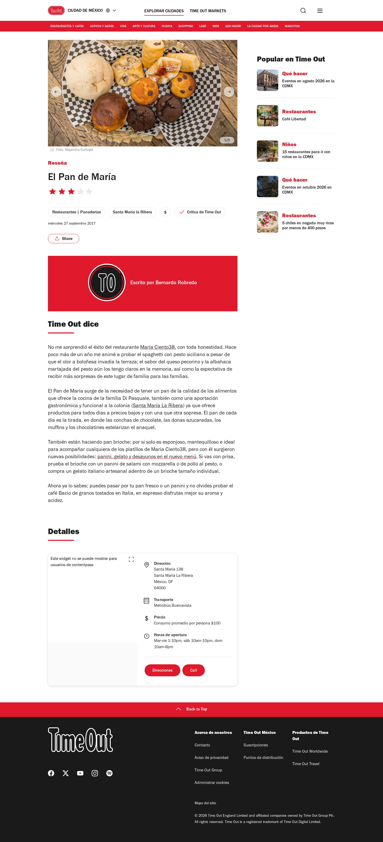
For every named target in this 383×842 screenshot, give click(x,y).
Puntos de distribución (263, 758)
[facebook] (51, 773)
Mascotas (292, 26)
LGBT (202, 26)
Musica (167, 26)
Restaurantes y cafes (67, 26)
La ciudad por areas (263, 26)
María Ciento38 (157, 348)
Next (229, 91)
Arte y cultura (144, 26)
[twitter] (66, 773)
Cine (123, 26)
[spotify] (109, 773)
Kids (216, 26)
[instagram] (95, 773)
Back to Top (196, 710)
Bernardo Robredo (176, 283)
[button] (131, 559)
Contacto (202, 746)
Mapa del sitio (205, 804)
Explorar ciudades (164, 11)
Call (193, 671)
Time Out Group (208, 771)
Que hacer (233, 26)
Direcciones (162, 671)
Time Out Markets (208, 11)
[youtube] (80, 773)
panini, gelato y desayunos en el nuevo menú (146, 457)
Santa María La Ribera (158, 406)
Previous (56, 91)
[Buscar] (303, 10)
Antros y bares (102, 26)
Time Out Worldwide (310, 752)
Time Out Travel (305, 764)
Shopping (185, 26)
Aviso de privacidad (211, 758)
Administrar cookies (212, 783)
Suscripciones (256, 746)
